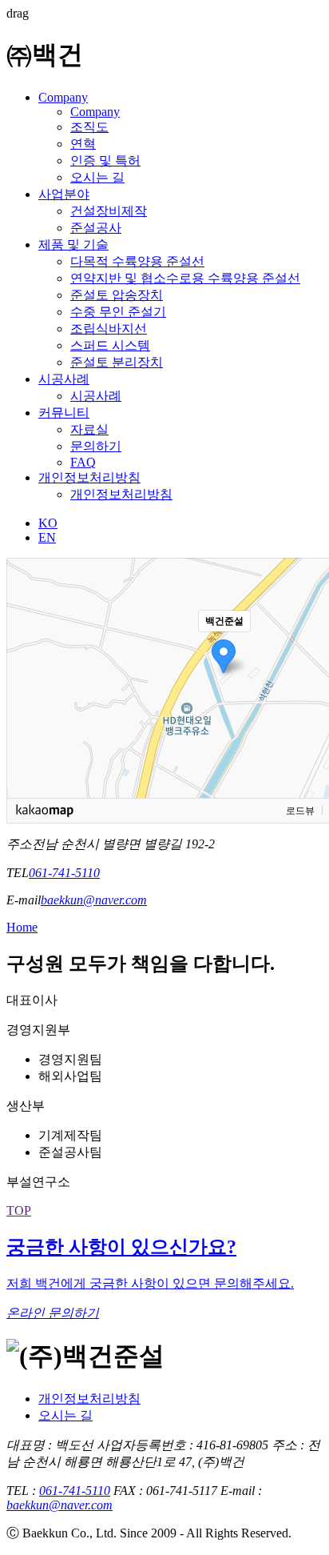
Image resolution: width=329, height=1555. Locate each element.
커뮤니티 (63, 412)
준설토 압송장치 (116, 295)
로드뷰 (300, 810)
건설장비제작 (108, 211)
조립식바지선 (108, 328)
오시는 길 (97, 177)
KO (47, 523)
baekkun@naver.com (94, 900)
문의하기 (95, 446)
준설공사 (95, 227)
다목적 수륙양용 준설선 (137, 261)
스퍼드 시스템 (110, 345)
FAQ (83, 462)
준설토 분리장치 (116, 362)
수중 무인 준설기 (118, 312)
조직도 (89, 127)
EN (47, 537)
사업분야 (63, 194)
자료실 (89, 429)
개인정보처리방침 (89, 477)
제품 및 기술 (73, 244)
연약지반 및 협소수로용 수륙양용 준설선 (185, 278)
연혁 (83, 143)
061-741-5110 (64, 873)
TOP (18, 1210)
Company (63, 97)
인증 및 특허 (105, 160)
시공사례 (63, 379)
